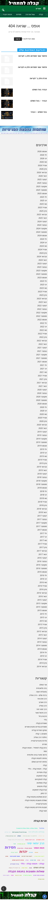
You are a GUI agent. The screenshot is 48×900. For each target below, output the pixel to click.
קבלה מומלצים (42, 783)
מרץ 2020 (43, 421)
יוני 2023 (43, 284)
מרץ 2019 (43, 463)
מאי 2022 (43, 330)
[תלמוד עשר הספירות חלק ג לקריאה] (7, 59)
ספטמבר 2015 (41, 607)
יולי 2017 (43, 533)
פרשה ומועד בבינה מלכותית (37, 755)
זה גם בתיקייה (21, 844)
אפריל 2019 (42, 460)
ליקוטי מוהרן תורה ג (39, 856)
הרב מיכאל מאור (41, 712)
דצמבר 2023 (42, 263)
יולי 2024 (43, 239)
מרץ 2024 (43, 253)
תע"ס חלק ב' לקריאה (38, 78)
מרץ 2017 (43, 547)
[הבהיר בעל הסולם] (7, 93)
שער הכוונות (18, 875)
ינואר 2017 (43, 554)
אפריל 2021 (42, 375)
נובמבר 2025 (42, 183)
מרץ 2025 (43, 211)
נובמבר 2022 (42, 309)
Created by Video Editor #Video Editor (27, 828)
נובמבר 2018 (42, 477)
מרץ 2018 (43, 505)
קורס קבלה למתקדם (40, 790)
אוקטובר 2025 (41, 186)
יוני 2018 (43, 495)
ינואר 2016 (43, 596)
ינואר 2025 (43, 218)
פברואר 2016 (42, 593)
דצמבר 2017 (42, 516)
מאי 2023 (43, 288)
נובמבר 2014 (42, 642)
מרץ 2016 (43, 589)
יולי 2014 (43, 652)
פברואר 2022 (42, 340)
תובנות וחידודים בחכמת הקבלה (36, 807)
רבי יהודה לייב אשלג (14, 868)
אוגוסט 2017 (42, 530)
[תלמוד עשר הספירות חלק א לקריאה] (7, 70)
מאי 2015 (43, 621)
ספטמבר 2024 (41, 232)
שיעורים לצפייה (41, 804)
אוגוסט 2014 (42, 649)
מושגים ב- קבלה (41, 734)
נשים (39, 860)
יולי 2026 (43, 155)
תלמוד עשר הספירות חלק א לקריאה (32, 67)
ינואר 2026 (43, 176)
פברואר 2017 (42, 551)
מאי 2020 (43, 414)
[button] (3, 8)
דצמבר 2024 (42, 221)
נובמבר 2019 (42, 435)
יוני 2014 (43, 656)
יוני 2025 (43, 200)
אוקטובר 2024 (41, 228)
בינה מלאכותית (41, 688)
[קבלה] (24, 2)
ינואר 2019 (43, 470)
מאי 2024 (43, 246)
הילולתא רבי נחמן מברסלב (30, 836)
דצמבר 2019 (42, 431)
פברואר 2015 (42, 631)
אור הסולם (43, 684)
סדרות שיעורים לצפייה (39, 741)
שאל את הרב (30, 14)
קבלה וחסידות (42, 772)
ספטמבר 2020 (41, 400)
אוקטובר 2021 (41, 354)
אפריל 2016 (42, 586)
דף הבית (18, 39)
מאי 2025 (43, 204)
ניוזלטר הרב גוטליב (40, 737)
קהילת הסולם (39, 867)
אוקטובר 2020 (41, 396)
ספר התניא (33, 860)
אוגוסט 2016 (42, 572)
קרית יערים (24, 868)
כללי (45, 720)
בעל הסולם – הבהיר (39, 112)
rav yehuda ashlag (36, 832)
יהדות (23, 852)
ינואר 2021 (43, 386)
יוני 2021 (43, 368)
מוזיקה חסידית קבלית (39, 730)
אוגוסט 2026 (42, 151)
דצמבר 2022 (42, 305)
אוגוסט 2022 (42, 319)
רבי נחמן (44, 793)
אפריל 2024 (42, 249)
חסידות (18, 14)
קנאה (30, 868)
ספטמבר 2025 (41, 190)
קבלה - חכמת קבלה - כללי (32, 864)
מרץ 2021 (43, 379)
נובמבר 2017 (42, 519)
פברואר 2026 (42, 172)
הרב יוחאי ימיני (41, 709)
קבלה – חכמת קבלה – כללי (37, 769)
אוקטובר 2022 (41, 312)
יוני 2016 (43, 579)
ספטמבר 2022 (41, 316)
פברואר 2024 (42, 256)
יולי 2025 (43, 197)
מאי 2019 (43, 456)
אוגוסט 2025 (42, 193)
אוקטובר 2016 (41, 565)
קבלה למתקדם (41, 776)
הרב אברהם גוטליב (10, 836)
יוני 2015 (43, 617)
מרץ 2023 (43, 295)
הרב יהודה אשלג (29, 840)
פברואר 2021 (42, 382)
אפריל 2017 (42, 544)
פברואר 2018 (42, 509)
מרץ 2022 (43, 337)
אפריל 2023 (42, 291)
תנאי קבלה (43, 811)
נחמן (43, 860)
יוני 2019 (43, 453)
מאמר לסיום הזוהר (15, 856)
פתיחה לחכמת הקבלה (39, 758)
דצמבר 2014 (42, 638)
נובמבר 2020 (42, 393)
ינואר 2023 (43, 302)
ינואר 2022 (43, 344)
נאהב (6, 856)
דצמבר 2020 (42, 389)
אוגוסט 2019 (42, 446)
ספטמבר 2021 (41, 358)
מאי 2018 (43, 498)
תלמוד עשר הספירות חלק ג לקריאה (32, 56)
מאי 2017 (43, 540)
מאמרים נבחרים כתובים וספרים (36, 727)
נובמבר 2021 (42, 351)
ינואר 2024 (43, 260)
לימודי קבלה (14, 852)
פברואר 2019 (42, 467)
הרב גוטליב (43, 705)
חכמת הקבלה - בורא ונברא (24, 848)
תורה (12, 875)
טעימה (36, 852)
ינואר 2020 (43, 428)
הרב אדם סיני (42, 698)
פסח (45, 751)
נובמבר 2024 (42, 225)
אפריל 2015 (42, 624)
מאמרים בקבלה (41, 723)
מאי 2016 (43, 582)
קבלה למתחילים (14, 864)
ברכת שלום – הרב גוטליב (38, 695)
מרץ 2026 (43, 169)
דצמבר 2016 (42, 558)
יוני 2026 (43, 158)
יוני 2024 (43, 242)
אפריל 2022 (42, 333)
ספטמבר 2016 (41, 568)
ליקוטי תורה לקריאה (26, 856)
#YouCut (41, 828)
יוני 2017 (43, 537)
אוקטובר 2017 (41, 523)
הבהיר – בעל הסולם (39, 101)
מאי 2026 (43, 162)
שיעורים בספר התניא (38, 875)
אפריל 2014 (42, 659)
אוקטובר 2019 (41, 439)
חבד (14, 844)
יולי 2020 (43, 407)
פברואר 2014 (42, 666)
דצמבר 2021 (42, 347)
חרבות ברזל (43, 716)
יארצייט (31, 852)
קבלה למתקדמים (41, 779)
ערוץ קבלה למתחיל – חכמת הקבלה (34, 748)
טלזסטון (42, 852)
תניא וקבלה (41, 879)
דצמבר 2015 (42, 600)
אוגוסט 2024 (42, 235)
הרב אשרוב (43, 702)
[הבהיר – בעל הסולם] (7, 104)
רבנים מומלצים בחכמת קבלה (37, 797)
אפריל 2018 (42, 502)
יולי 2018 (43, 491)
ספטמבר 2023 (41, 274)
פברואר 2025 (42, 214)
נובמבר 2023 (42, 267)
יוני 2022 (43, 326)
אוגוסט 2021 (42, 361)
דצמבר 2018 (42, 474)
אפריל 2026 (42, 165)
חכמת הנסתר (39, 848)
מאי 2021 (43, 372)
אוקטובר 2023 (41, 270)
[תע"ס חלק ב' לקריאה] (7, 81)
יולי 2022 (43, 323)
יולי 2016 (43, 575)
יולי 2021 (43, 365)
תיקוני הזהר (6, 875)
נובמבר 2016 (42, 561)
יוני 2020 (43, 410)
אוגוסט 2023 (42, 277)
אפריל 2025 (42, 207)
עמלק (27, 860)
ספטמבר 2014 (41, 645)
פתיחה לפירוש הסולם (39, 762)
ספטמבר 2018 (41, 484)
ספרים (44, 744)
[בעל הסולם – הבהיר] (7, 115)
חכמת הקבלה (7, 14)
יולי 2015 (43, 614)
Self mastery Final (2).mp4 (19, 832)
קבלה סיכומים (42, 786)
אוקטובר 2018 (41, 481)
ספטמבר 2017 (41, 526)
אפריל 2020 (42, 417)
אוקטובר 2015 (41, 603)
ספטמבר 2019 (41, 442)
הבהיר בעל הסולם (39, 90)
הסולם (19, 836)
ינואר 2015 (43, 635)
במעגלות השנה (41, 691)
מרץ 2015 (43, 628)
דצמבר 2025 (42, 179)
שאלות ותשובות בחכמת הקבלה (36, 800)
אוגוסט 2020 (42, 403)
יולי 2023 (43, 281)
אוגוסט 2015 (42, 610)
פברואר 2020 (42, 424)
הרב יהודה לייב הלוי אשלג (15, 840)
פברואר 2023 (42, 298)
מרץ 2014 (43, 663)
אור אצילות (7, 832)
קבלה (41, 14)
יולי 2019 (43, 449)
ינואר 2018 (43, 512)
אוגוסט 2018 (42, 488)
